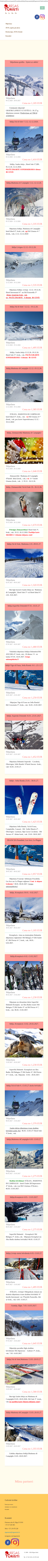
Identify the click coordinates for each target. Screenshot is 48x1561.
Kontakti (8, 36)
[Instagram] (42, 16)
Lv (9, 13)
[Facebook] (36, 16)
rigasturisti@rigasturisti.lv (12, 1532)
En (6, 13)
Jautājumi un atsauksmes (11, 1507)
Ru (12, 13)
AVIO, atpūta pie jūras (13, 28)
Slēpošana (9, 24)
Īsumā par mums (9, 1504)
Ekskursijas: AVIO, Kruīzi (14, 32)
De (16, 13)
